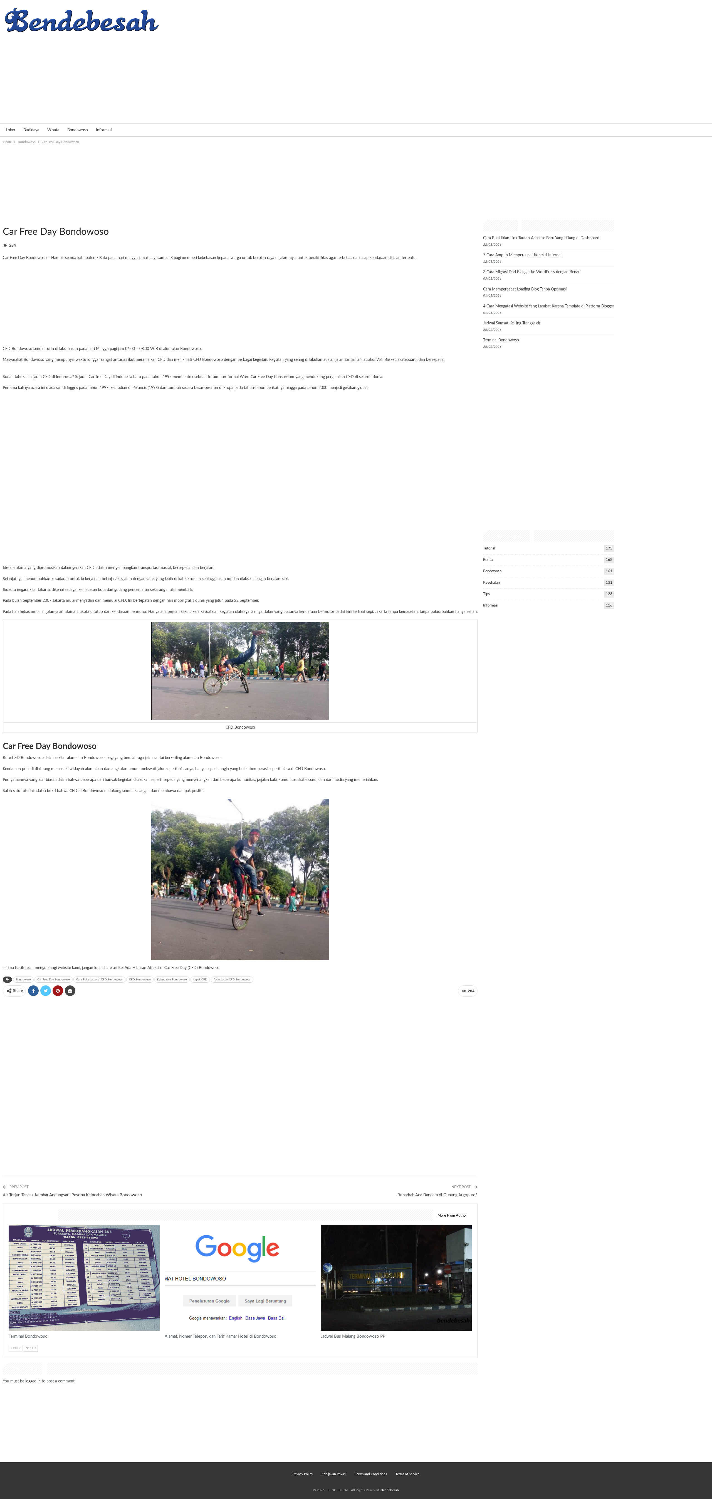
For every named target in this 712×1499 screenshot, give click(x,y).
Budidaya (31, 130)
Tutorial (489, 548)
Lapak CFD (200, 979)
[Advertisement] (356, 76)
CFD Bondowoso (208, 360)
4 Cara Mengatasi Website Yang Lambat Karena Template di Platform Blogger (548, 306)
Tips (486, 594)
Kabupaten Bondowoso (172, 979)
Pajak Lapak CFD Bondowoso (232, 979)
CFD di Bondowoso (86, 791)
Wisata (53, 130)
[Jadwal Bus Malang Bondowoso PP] (396, 1278)
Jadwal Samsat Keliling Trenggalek (511, 323)
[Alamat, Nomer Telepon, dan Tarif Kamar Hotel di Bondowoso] (240, 1278)
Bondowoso (77, 130)
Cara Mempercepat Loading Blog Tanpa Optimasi (525, 289)
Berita (488, 560)
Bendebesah (390, 1490)
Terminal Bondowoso (501, 340)
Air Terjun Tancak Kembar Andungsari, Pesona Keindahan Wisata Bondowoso (72, 1195)
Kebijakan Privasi (334, 1474)
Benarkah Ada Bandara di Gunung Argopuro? (437, 1195)
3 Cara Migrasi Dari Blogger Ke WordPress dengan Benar (531, 272)
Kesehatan (491, 583)
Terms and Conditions (371, 1474)
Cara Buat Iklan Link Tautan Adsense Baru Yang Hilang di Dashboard (541, 238)
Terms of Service (407, 1474)
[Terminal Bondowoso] (84, 1278)
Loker (10, 130)
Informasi (104, 130)
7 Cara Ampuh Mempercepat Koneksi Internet (522, 255)
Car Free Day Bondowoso (53, 979)
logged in (33, 1381)
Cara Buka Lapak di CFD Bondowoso (99, 979)
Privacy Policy (303, 1474)
